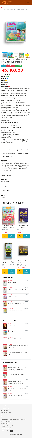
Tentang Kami (5, 408)
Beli (5, 237)
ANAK (10, 7)
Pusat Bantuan (5, 415)
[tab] (8, 150)
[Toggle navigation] (28, 2)
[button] (29, 13)
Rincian (12, 237)
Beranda (3, 7)
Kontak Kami (4, 410)
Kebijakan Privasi (6, 412)
